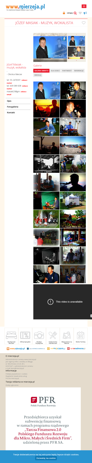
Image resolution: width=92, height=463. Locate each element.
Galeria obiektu (41, 71)
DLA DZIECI (55, 71)
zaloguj (70, 13)
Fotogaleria (12, 106)
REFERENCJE (78, 71)
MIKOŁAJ (37, 75)
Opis (9, 101)
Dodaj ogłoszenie (12, 385)
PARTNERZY (67, 71)
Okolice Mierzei (15, 74)
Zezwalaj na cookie (46, 458)
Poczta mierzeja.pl (12, 378)
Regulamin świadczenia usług (16, 376)
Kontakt (11, 112)
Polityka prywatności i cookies (16, 374)
